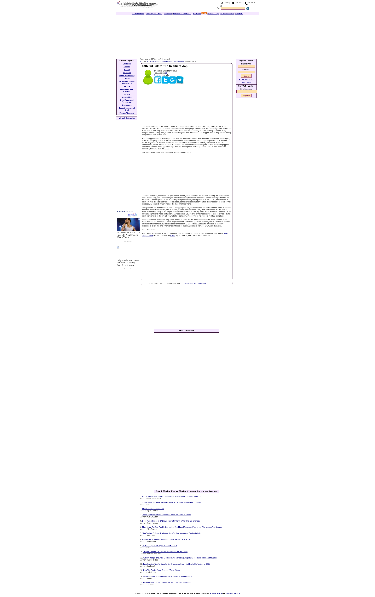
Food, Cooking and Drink (127, 109)
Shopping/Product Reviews (127, 90)
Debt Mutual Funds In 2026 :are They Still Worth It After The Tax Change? (171, 521)
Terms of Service (233, 593)
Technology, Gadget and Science (127, 82)
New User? (246, 82)
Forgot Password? (246, 80)
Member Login (213, 14)
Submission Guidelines (182, 14)
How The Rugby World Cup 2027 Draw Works (161, 570)
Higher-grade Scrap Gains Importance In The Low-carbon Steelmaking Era (172, 496)
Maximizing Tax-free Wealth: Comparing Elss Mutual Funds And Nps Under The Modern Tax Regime (182, 527)
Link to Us (239, 14)
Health (127, 70)
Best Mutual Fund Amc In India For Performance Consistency (167, 582)
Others (127, 94)
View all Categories (127, 118)
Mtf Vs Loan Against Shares (153, 509)
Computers (127, 105)
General (127, 67)
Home (226, 3)
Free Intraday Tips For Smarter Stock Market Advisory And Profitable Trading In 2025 (176, 564)
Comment (158, 75)
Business (127, 64)
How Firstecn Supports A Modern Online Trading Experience (166, 539)
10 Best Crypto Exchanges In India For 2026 (159, 546)
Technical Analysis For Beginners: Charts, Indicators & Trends (166, 515)
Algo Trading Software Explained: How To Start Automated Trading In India (171, 533)
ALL (142, 61)
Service (127, 86)
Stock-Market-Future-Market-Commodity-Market (165, 61)
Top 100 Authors (138, 14)
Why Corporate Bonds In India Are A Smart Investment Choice (167, 576)
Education (127, 73)
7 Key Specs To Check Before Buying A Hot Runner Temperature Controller (172, 502)
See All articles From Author (195, 283)
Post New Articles (227, 14)
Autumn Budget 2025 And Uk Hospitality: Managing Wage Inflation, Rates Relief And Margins (180, 558)
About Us (238, 3)
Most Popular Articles (154, 14)
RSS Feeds (197, 14)
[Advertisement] (187, 36)
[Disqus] (186, 373)
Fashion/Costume (127, 113)
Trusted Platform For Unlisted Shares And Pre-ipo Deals (165, 552)
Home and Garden (126, 76)
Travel (126, 79)
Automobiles (127, 97)
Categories (168, 14)
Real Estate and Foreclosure (126, 101)
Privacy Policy (216, 593)
